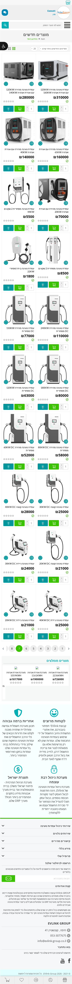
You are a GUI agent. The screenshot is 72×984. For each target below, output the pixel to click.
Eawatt (51, 10)
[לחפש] (5, 25)
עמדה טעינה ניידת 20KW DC (19, 620)
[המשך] (8, 878)
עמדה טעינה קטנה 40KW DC (19, 506)
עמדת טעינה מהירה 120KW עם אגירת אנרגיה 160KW (54, 91)
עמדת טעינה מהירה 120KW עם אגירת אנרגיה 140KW (20, 91)
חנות (43, 39)
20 (34, 48)
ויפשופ (21, 973)
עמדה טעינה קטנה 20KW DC (53, 563)
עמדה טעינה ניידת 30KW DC (19, 563)
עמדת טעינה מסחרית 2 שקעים (53, 268)
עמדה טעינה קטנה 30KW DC (53, 506)
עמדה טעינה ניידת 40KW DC (53, 620)
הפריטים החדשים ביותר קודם (54, 48)
